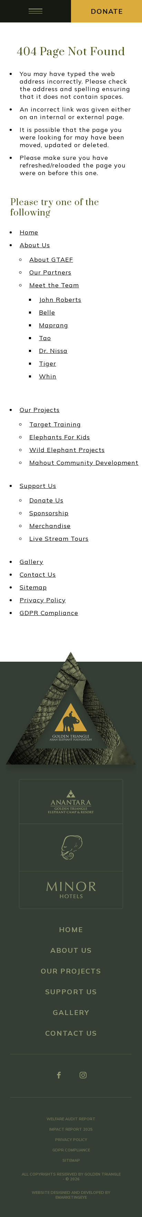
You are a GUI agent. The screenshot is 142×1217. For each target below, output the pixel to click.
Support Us (38, 486)
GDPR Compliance (49, 613)
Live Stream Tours (59, 539)
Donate (107, 11)
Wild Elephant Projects (67, 450)
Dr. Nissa (53, 351)
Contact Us (38, 574)
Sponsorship (49, 513)
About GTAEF (51, 259)
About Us (35, 245)
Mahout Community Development (84, 463)
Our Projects (40, 410)
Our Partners (50, 272)
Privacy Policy (43, 600)
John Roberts (60, 300)
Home (29, 232)
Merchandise (50, 526)
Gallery (31, 562)
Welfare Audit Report (71, 1119)
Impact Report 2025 (71, 1129)
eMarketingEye (71, 1197)
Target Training (55, 424)
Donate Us (46, 500)
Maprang (53, 325)
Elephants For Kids (59, 437)
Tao (45, 338)
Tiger (47, 363)
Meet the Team (54, 285)
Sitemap (33, 587)
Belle (47, 312)
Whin (48, 376)
